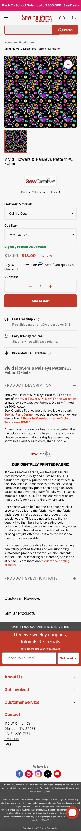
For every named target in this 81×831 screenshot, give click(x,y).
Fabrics (24, 42)
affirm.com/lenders (56, 803)
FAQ (7, 744)
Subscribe (68, 658)
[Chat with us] (62, 18)
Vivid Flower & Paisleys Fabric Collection (48, 398)
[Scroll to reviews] (40, 171)
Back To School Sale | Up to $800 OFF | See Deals (40, 5)
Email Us (11, 739)
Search (67, 29)
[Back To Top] (74, 824)
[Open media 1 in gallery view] (68, 64)
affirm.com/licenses (12, 817)
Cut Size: (10, 225)
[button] (6, 18)
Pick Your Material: (18, 204)
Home (8, 42)
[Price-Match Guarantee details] (49, 353)
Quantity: (11, 277)
